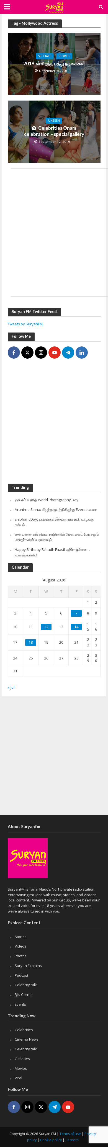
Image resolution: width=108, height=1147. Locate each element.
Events (20, 1004)
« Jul (11, 687)
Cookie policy (51, 1140)
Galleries (22, 1058)
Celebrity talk (26, 984)
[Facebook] (14, 352)
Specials (44, 56)
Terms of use (70, 1133)
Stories (64, 56)
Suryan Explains (28, 965)
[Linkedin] (82, 352)
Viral (18, 1077)
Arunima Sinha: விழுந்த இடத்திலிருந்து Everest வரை (56, 509)
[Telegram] (68, 352)
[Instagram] (41, 352)
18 (31, 642)
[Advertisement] (54, 232)
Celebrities (24, 1029)
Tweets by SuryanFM (25, 323)
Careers (71, 1140)
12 (46, 626)
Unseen (54, 121)
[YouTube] (54, 352)
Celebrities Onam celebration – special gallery (54, 131)
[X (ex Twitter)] (27, 352)
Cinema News (26, 1039)
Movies (21, 1068)
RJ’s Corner (24, 994)
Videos (20, 946)
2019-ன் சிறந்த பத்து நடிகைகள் (54, 63)
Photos (21, 955)
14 (76, 626)
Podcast (21, 975)
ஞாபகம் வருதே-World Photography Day (46, 499)
